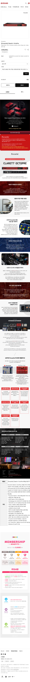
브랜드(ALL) (4, 7)
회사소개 (2, 651)
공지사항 (12, 661)
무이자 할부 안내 (4, 52)
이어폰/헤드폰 (16, 7)
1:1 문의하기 (7, 661)
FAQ (2, 661)
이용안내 (20, 651)
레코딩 (26, 7)
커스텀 (9, 7)
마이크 (22, 7)
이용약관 (7, 651)
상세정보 (7, 92)
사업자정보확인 (16, 669)
